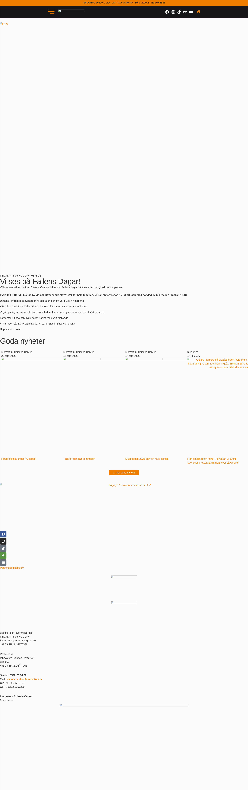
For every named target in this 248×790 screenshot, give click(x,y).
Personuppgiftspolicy (12, 567)
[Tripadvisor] (185, 12)
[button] (51, 11)
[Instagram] (173, 12)
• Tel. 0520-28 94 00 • (124, 3)
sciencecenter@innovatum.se (24, 679)
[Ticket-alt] (191, 12)
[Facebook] (167, 12)
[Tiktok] (179, 12)
